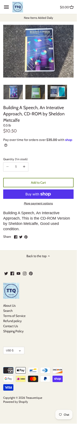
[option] (13, 92)
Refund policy (12, 321)
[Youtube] (18, 273)
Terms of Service (14, 316)
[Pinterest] (31, 273)
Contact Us (10, 326)
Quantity (15, 159)
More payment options (38, 203)
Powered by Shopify (15, 401)
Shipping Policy (13, 331)
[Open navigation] (6, 7)
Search (8, 311)
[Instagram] (24, 273)
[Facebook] (12, 273)
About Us (9, 306)
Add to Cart (38, 183)
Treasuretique (34, 397)
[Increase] (24, 167)
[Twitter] (6, 273)
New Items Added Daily (38, 17)
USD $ (9, 350)
